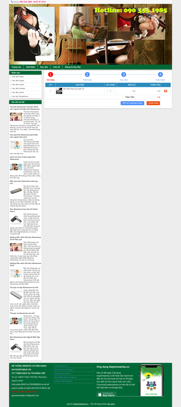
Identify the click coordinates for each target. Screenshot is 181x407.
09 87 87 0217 (39, 2)
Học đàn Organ (18, 80)
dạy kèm (111, 404)
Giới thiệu (30, 67)
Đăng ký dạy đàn (73, 67)
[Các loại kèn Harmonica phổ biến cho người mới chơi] (16, 150)
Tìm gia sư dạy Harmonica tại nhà (24, 287)
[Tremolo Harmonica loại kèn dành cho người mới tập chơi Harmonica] (16, 122)
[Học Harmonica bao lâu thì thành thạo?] (16, 225)
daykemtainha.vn (81, 404)
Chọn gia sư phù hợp (63, 370)
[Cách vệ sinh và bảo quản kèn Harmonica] (16, 173)
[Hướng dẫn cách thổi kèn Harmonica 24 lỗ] (16, 279)
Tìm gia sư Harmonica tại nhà (22, 313)
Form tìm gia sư (61, 366)
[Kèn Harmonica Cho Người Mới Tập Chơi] (16, 353)
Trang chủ (16, 67)
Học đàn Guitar (18, 84)
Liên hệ (56, 67)
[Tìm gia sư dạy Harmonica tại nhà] (16, 301)
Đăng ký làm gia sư (63, 373)
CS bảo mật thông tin (63, 381)
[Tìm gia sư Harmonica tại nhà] (16, 327)
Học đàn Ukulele (18, 88)
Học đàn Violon (18, 92)
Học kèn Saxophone (20, 96)
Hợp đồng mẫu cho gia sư (65, 377)
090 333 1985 (26, 2)
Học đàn (44, 67)
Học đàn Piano (18, 77)
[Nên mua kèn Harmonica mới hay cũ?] (16, 197)
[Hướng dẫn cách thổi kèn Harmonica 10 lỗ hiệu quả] (16, 253)
